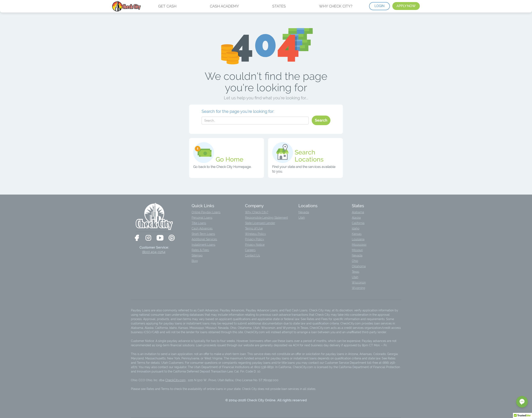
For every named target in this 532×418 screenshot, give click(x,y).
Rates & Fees (200, 250)
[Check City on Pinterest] (172, 238)
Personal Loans (202, 217)
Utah (301, 217)
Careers (250, 250)
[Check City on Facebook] (137, 238)
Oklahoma (359, 266)
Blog (195, 261)
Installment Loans (203, 244)
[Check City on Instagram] (148, 238)
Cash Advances (202, 228)
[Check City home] (127, 6)
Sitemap (197, 255)
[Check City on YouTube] (160, 238)
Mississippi (359, 244)
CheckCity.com (175, 380)
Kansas (357, 234)
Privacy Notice (255, 244)
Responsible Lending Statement (266, 217)
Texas (355, 271)
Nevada (303, 212)
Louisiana (358, 239)
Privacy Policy (254, 239)
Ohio (355, 261)
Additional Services (204, 239)
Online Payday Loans (206, 212)
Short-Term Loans (203, 234)
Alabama (358, 212)
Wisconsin (359, 282)
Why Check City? (256, 212)
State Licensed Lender (260, 223)
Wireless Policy (255, 234)
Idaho (355, 228)
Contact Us (252, 255)
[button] (522, 402)
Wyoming (358, 288)
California (358, 223)
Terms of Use (254, 228)
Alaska (356, 217)
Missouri (357, 250)
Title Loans (199, 223)
